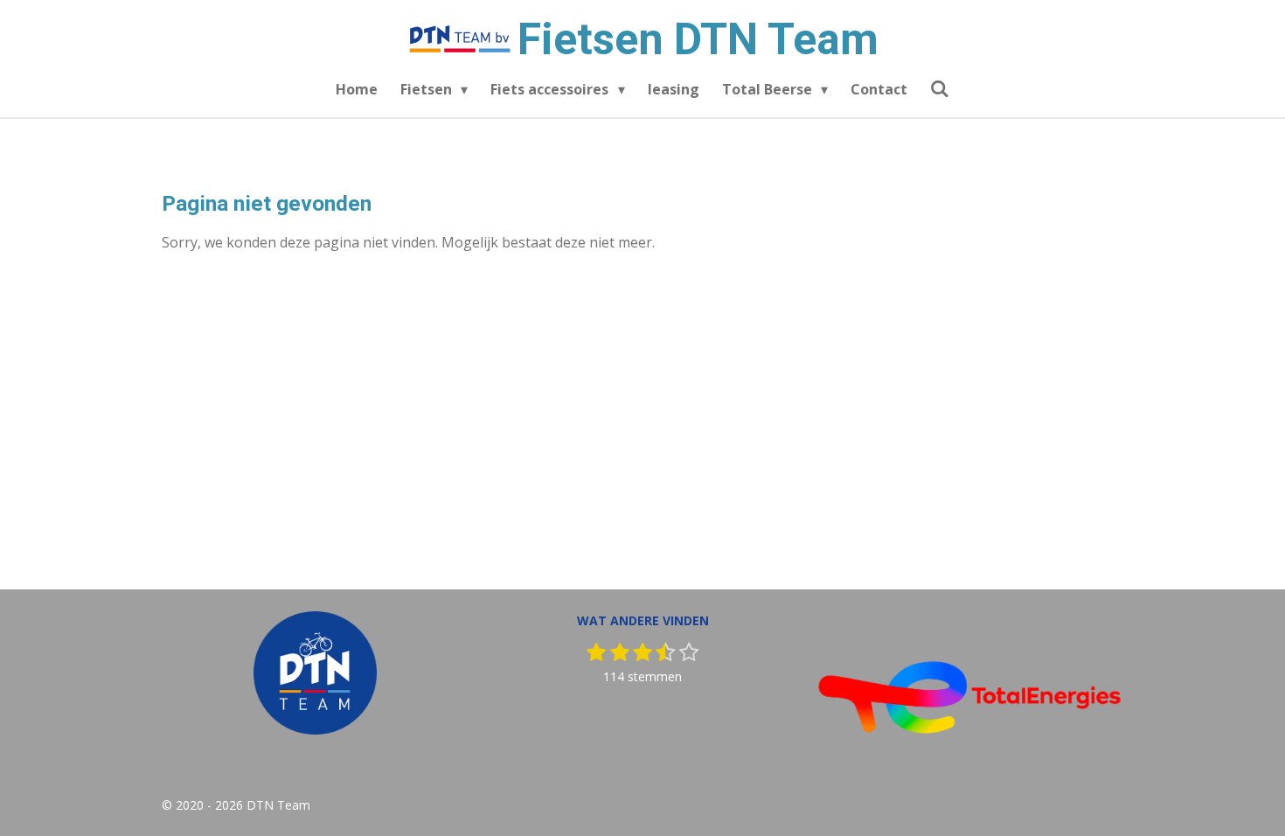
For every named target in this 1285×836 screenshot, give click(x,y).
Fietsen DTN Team (698, 39)
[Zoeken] (940, 88)
